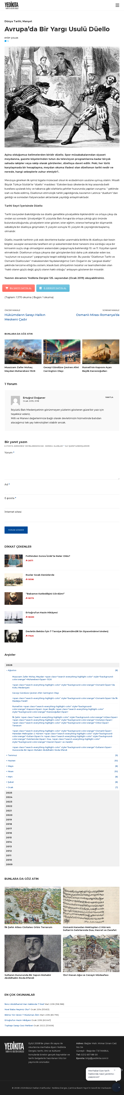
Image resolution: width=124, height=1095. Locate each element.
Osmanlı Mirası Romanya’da (97, 315)
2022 (9, 806)
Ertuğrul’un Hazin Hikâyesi (42, 612)
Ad (7, 484)
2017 (9, 828)
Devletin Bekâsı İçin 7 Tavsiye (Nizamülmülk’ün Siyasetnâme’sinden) (67, 631)
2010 (9, 859)
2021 (9, 810)
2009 (9, 864)
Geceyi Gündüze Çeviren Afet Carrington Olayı (35, 693)
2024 (9, 797)
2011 (8, 855)
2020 (9, 815)
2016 (9, 832)
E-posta (10, 498)
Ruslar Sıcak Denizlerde (40, 574)
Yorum (9, 452)
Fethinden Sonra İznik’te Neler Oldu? (48, 556)
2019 (9, 819)
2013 (9, 846)
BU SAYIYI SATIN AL (21, 288)
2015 (9, 837)
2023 (9, 801)
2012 (9, 850)
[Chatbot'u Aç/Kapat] (116, 1086)
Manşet (27, 21)
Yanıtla (109, 397)
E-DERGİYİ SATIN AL (55, 288)
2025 (9, 792)
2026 (9, 665)
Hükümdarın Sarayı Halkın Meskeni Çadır (25, 317)
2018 (9, 824)
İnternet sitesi (13, 511)
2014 (9, 841)
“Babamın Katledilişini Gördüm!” (45, 593)
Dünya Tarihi (13, 21)
